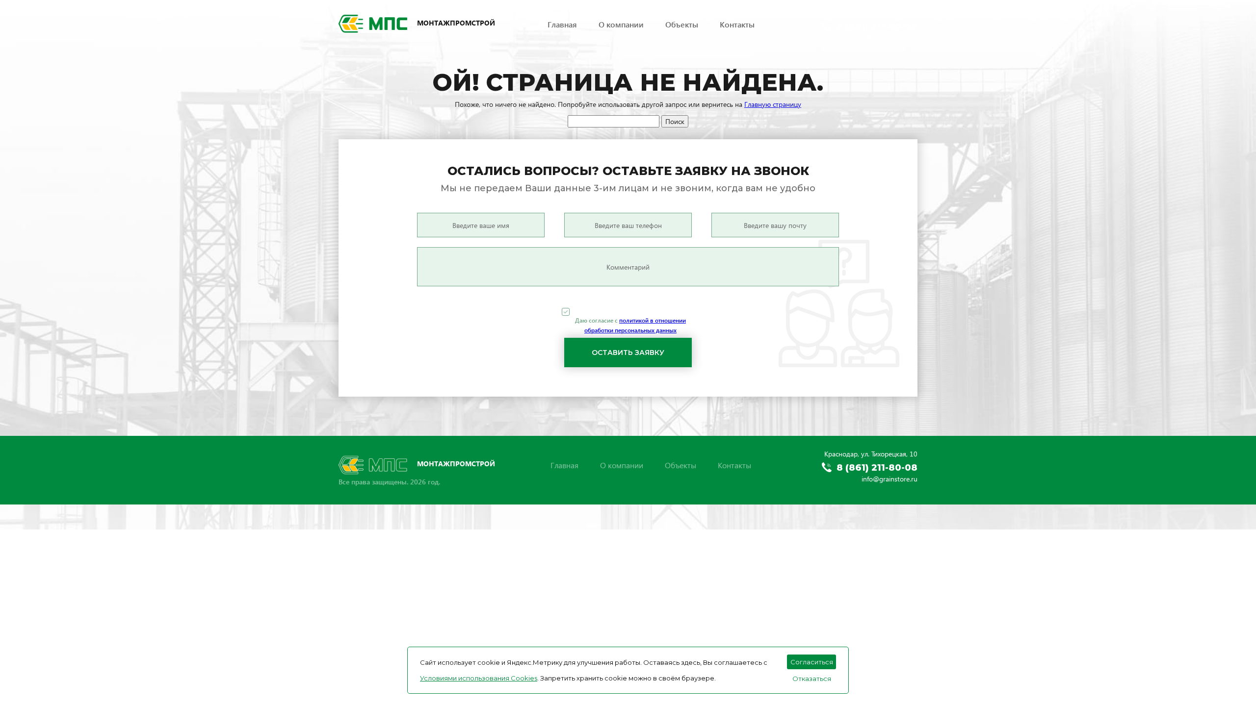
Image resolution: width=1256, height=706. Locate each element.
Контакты (737, 24)
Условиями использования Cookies (478, 678)
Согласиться (811, 662)
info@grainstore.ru (889, 38)
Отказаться (811, 678)
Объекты (681, 24)
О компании (621, 24)
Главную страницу (772, 104)
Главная (562, 24)
